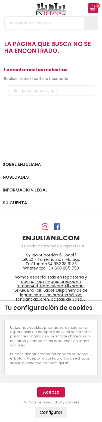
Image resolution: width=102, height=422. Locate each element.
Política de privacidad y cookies (51, 402)
